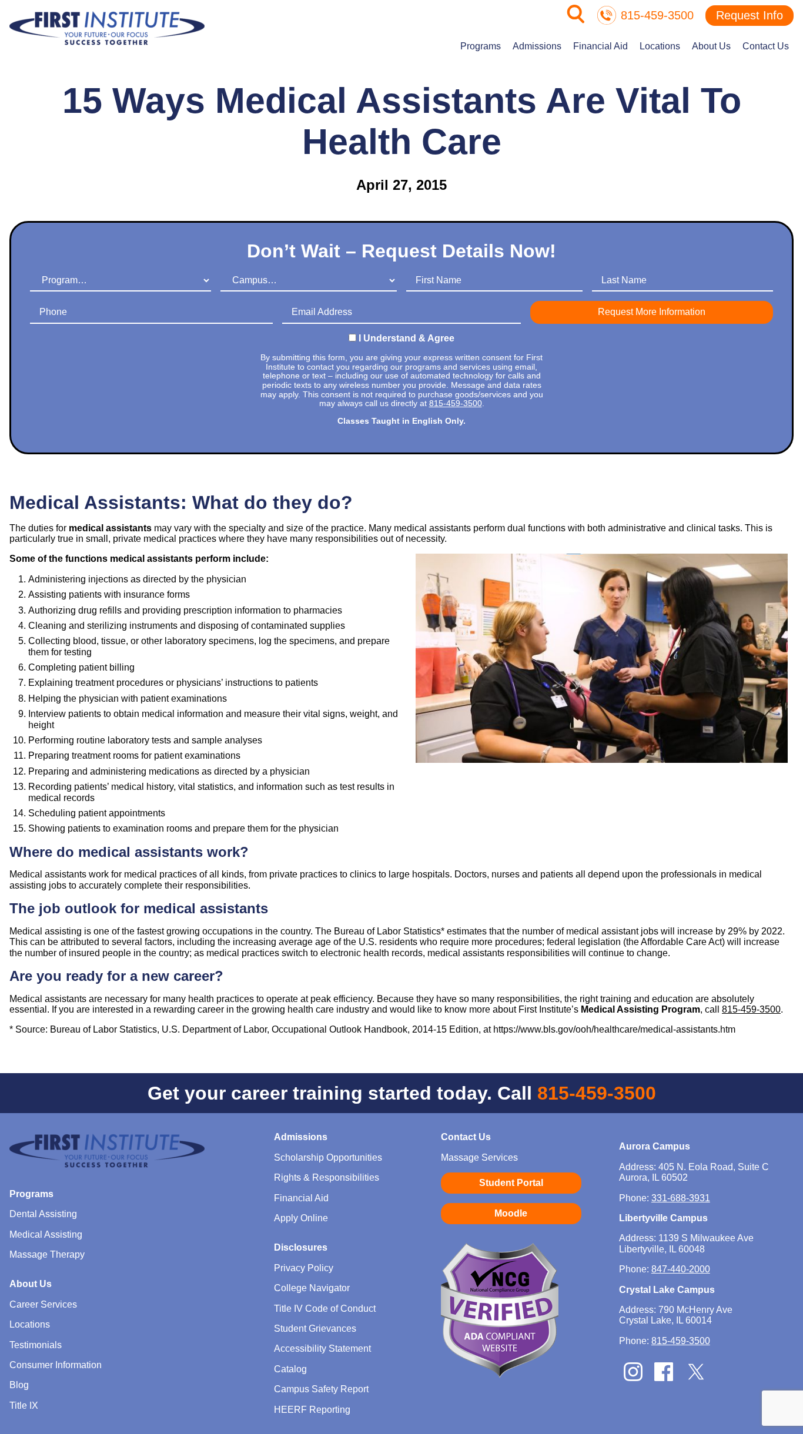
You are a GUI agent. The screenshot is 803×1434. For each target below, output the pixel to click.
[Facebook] (663, 1378)
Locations (660, 46)
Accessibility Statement (322, 1348)
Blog (19, 1385)
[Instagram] (633, 1378)
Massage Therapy (47, 1254)
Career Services (43, 1304)
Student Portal (511, 1183)
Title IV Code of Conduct (325, 1309)
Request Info (749, 15)
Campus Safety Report (321, 1389)
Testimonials (35, 1345)
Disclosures (300, 1247)
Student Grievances (315, 1329)
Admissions (537, 46)
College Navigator (312, 1288)
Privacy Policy (303, 1268)
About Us (711, 46)
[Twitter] (696, 1380)
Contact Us (765, 46)
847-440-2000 (680, 1269)
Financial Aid (600, 46)
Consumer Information (55, 1365)
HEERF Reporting (312, 1410)
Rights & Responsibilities (326, 1177)
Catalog (290, 1369)
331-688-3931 (680, 1198)
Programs (480, 46)
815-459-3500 (657, 15)
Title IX (23, 1405)
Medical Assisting (45, 1234)
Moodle (510, 1213)
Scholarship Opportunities (328, 1157)
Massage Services (479, 1157)
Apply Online (301, 1218)
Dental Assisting (43, 1214)
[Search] (576, 20)
